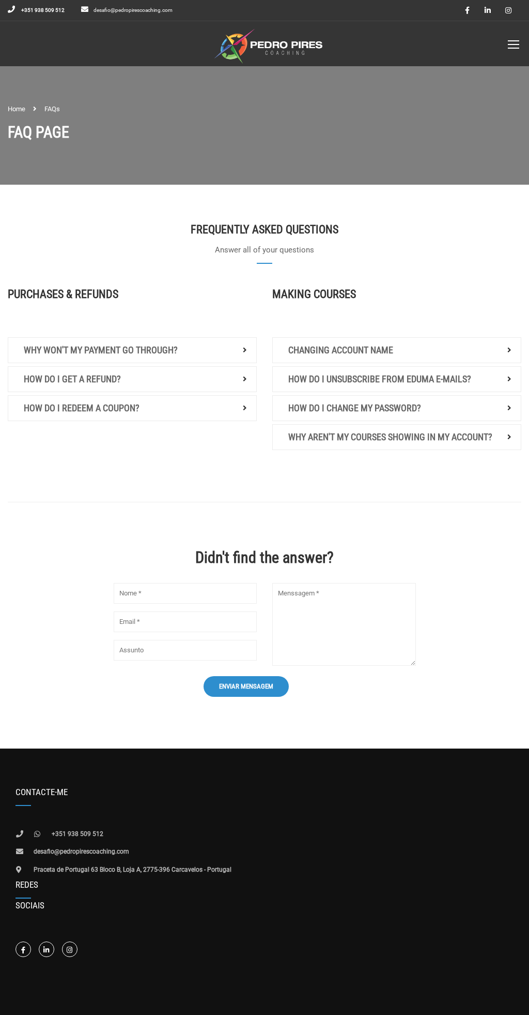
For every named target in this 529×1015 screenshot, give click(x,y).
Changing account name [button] (340, 350)
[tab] (132, 350)
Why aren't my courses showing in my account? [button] (390, 436)
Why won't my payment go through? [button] (101, 350)
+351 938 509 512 (42, 10)
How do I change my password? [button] (354, 407)
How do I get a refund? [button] (72, 379)
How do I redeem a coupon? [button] (81, 407)
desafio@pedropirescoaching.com (133, 10)
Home (16, 109)
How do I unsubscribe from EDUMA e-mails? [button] (379, 379)
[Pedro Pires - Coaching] (268, 46)
